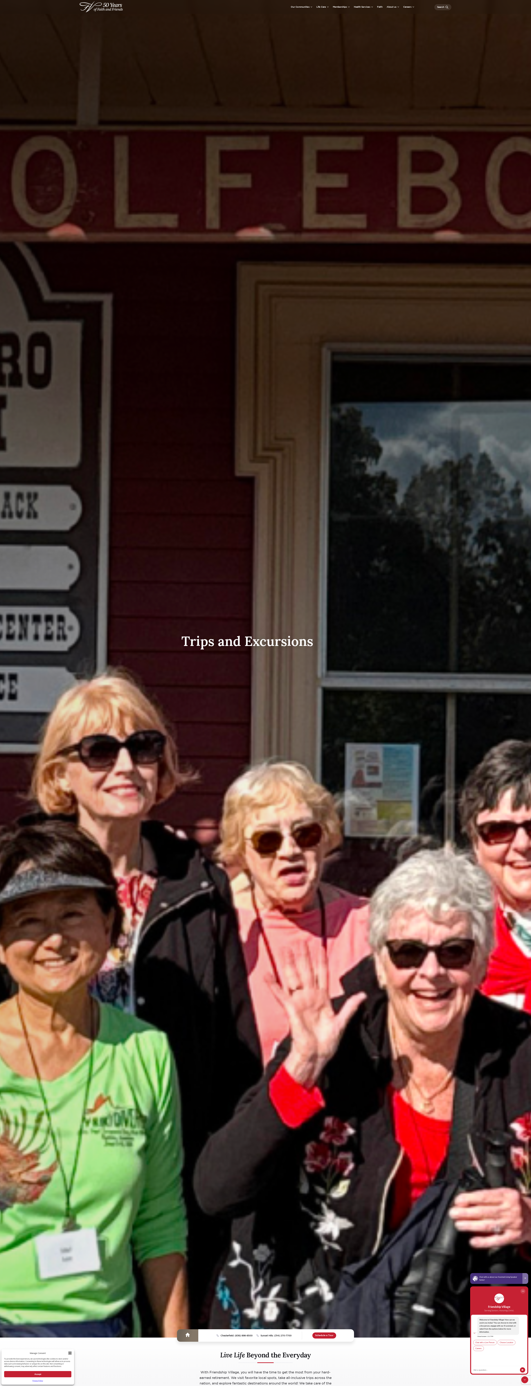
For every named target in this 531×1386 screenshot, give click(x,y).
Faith (379, 7)
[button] (70, 1353)
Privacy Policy (37, 1380)
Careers (407, 7)
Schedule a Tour (324, 1335)
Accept (37, 1374)
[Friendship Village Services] (101, 6)
